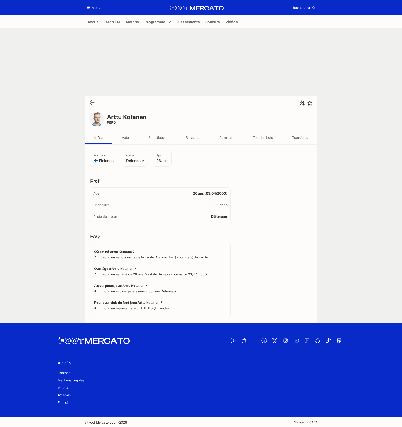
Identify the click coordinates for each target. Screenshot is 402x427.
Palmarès (226, 137)
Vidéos (63, 388)
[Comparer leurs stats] (302, 103)
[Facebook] (264, 340)
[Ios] (243, 340)
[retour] (92, 103)
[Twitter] (274, 340)
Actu (125, 137)
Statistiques (157, 137)
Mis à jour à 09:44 (305, 422)
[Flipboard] (306, 340)
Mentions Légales (71, 380)
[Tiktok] (328, 340)
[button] (94, 7)
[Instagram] (285, 340)
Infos (98, 137)
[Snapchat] (317, 340)
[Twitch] (338, 340)
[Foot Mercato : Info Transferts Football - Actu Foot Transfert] (197, 7)
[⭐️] (310, 103)
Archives (64, 395)
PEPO (111, 122)
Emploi (63, 402)
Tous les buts (263, 137)
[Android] (233, 340)
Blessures (193, 137)
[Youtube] (296, 340)
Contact (64, 373)
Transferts (300, 137)
